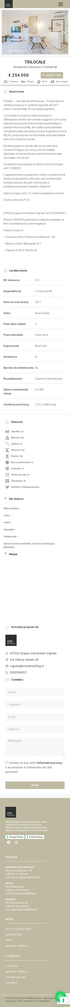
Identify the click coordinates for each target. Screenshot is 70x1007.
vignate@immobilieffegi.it (24, 909)
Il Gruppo (11, 966)
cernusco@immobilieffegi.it (25, 877)
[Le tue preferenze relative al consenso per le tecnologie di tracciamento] (63, 1000)
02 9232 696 (21, 874)
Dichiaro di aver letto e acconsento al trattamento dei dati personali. (33, 767)
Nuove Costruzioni (18, 929)
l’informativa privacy (49, 763)
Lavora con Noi (15, 977)
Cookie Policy (36, 837)
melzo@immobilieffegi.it (23, 893)
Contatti (11, 983)
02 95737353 (22, 890)
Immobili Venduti (16, 946)
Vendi (9, 940)
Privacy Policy (16, 837)
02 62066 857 (22, 906)
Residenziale (14, 934)
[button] (6, 32)
